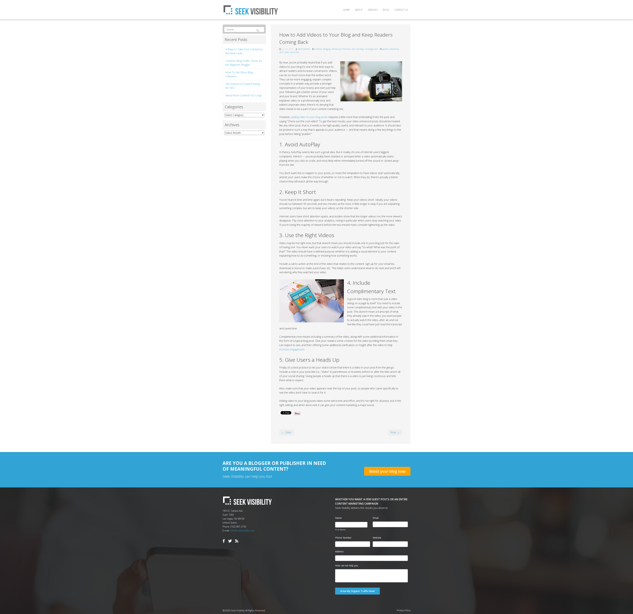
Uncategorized (371, 49)
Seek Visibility (304, 49)
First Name (340, 529)
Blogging (327, 49)
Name (339, 517)
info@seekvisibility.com (242, 530)
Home (346, 9)
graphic (385, 49)
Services (373, 9)
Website (378, 537)
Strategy (360, 49)
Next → (395, 432)
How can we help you (346, 565)
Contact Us (401, 9)
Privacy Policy (403, 610)
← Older (286, 432)
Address (339, 551)
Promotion (346, 49)
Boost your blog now (387, 471)
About (358, 9)
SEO (354, 49)
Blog (386, 9)
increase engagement (291, 349)
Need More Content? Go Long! (243, 95)
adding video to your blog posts (309, 117)
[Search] (258, 30)
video (286, 52)
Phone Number (343, 537)
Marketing (336, 49)
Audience (318, 49)
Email (377, 517)
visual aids (294, 52)
